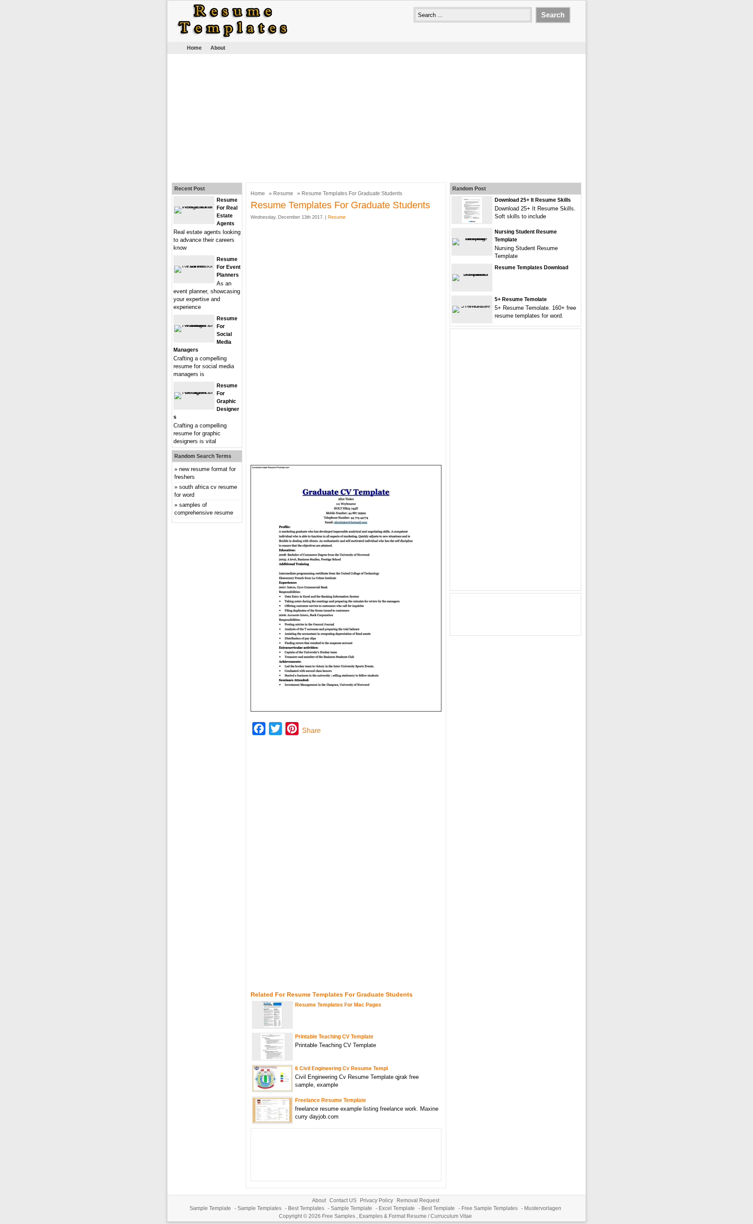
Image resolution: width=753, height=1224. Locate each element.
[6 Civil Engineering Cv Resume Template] (272, 1089)
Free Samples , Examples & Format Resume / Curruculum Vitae (397, 1216)
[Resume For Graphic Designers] (194, 392)
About (217, 48)
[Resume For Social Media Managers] (194, 325)
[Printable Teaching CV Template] (273, 1057)
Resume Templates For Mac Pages (338, 1005)
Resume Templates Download (531, 267)
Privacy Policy (376, 1200)
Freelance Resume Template (330, 1100)
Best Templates (306, 1208)
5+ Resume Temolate (521, 299)
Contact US (342, 1200)
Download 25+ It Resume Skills (533, 200)
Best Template (438, 1208)
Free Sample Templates (489, 1208)
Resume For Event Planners (229, 267)
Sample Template (210, 1208)
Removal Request (418, 1200)
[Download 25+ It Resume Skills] (472, 221)
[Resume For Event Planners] (194, 265)
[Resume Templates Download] (472, 274)
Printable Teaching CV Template (334, 1037)
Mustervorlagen (542, 1208)
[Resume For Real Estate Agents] (194, 206)
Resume (283, 193)
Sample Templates (259, 1208)
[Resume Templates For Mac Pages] (272, 1026)
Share (311, 730)
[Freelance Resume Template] (272, 1120)
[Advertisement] (376, 117)
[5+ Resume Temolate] (472, 305)
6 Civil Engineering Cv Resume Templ (341, 1068)
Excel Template (397, 1208)
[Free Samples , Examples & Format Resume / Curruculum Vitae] (232, 37)
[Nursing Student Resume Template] (472, 238)
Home (194, 48)
